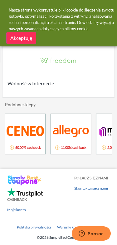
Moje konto (16, 209)
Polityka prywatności (34, 227)
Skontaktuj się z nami (91, 188)
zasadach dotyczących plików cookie (56, 28)
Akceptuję (21, 38)
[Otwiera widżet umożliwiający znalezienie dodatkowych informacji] (91, 234)
